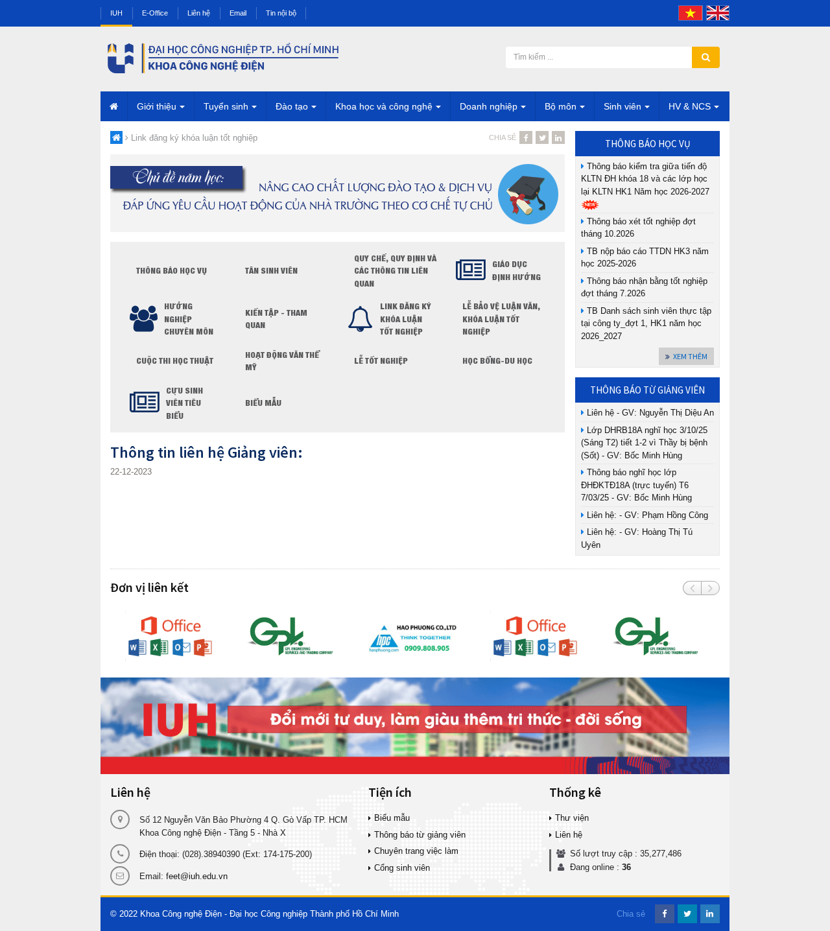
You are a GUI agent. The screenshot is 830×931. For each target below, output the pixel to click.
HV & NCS (690, 106)
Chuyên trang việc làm (416, 851)
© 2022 (123, 914)
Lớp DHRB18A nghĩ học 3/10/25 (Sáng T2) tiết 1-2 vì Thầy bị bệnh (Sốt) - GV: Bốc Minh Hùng (644, 442)
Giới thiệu (156, 106)
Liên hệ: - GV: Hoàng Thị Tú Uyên (637, 538)
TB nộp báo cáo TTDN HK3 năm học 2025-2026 (645, 257)
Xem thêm (690, 356)
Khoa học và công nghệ (384, 106)
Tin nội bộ (281, 13)
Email (238, 13)
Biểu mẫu (392, 818)
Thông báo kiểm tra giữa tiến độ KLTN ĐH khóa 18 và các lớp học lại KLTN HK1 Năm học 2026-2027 (646, 178)
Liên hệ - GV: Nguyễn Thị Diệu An (649, 413)
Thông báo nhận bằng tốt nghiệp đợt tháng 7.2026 (644, 287)
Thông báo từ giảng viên (420, 835)
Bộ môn (560, 106)
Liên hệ (198, 13)
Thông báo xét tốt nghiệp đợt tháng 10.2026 (638, 228)
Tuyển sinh (226, 106)
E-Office (155, 13)
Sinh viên (622, 106)
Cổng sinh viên (402, 868)
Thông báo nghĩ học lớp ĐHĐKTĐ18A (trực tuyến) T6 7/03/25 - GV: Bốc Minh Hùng (636, 484)
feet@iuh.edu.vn (197, 876)
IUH (116, 13)
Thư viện (572, 818)
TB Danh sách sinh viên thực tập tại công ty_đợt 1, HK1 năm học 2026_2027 (646, 323)
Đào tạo (292, 106)
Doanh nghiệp (488, 106)
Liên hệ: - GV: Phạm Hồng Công (646, 515)
